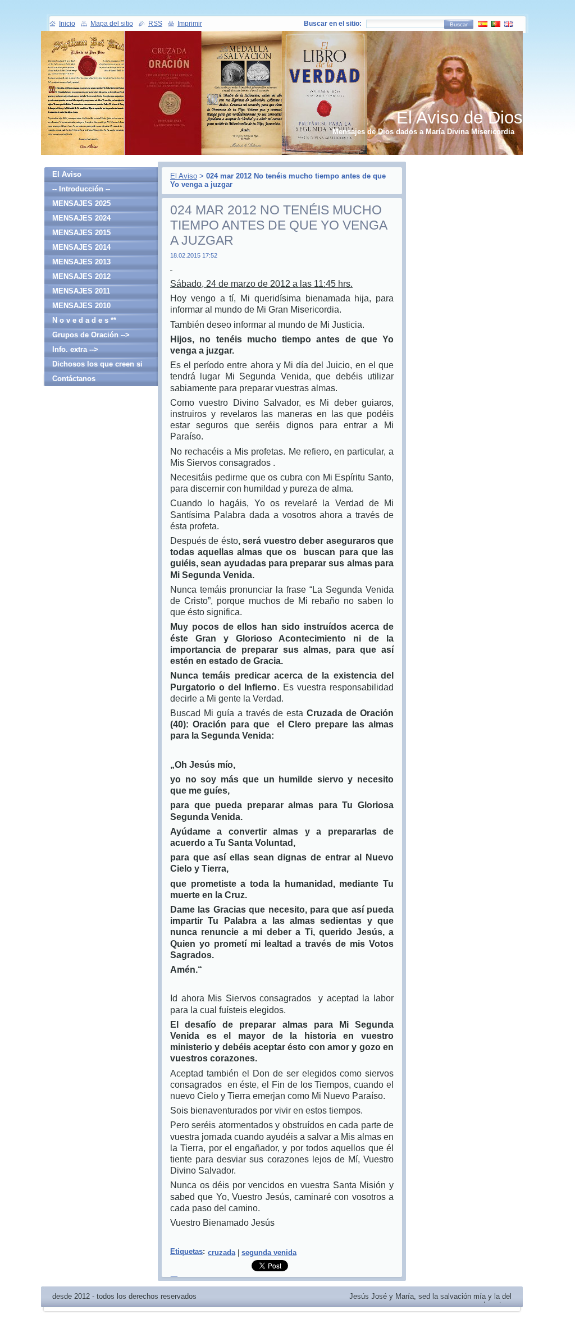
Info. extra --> (75, 349)
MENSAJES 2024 (81, 218)
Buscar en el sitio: (333, 23)
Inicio (67, 23)
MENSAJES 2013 (81, 262)
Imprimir (189, 23)
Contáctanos (73, 378)
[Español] (482, 23)
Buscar (459, 24)
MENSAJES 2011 (81, 291)
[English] (508, 23)
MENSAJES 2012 (81, 276)
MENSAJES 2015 (81, 232)
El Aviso (183, 176)
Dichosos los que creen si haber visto (97, 366)
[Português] (495, 23)
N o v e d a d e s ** (84, 320)
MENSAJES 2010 (81, 305)
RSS (155, 23)
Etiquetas (186, 1251)
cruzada (221, 1252)
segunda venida (268, 1252)
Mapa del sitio (111, 23)
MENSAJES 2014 (81, 247)
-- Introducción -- (81, 189)
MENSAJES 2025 (81, 203)
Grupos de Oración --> (91, 335)
